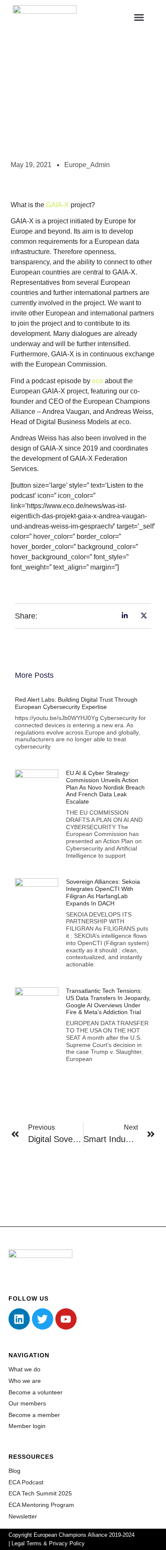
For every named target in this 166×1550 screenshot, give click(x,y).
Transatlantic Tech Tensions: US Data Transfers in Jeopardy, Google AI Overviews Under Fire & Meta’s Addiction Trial (108, 1001)
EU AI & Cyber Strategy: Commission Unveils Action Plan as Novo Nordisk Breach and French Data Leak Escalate (105, 787)
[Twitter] (42, 1319)
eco (97, 381)
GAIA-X (57, 204)
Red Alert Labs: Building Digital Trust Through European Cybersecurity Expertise (76, 703)
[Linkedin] (19, 1319)
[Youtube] (66, 1319)
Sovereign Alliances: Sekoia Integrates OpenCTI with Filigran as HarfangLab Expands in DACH (103, 892)
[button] (139, 17)
